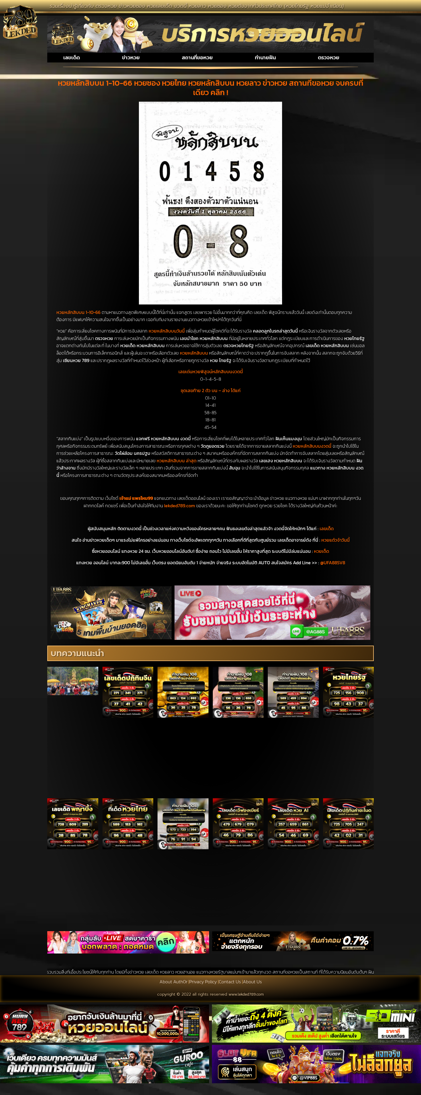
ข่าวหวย (131, 58)
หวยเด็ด (321, 551)
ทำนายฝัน (265, 58)
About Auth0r (173, 981)
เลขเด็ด (71, 58)
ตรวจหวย (328, 58)
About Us (252, 981)
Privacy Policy (203, 981)
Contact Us (230, 981)
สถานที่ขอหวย (197, 58)
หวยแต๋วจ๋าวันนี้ (335, 539)
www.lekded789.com (246, 994)
